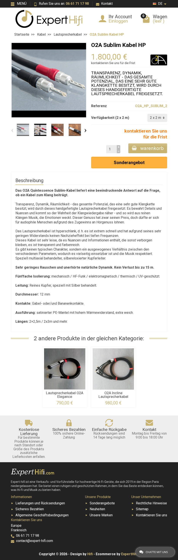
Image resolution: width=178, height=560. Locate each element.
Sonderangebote (102, 503)
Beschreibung (29, 180)
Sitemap (142, 509)
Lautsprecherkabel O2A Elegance (64, 395)
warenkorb (152, 148)
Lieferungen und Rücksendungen (40, 503)
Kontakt (107, 4)
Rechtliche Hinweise (151, 503)
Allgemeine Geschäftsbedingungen (42, 515)
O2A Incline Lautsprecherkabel (113, 395)
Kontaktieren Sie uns (151, 515)
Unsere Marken (101, 515)
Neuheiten (97, 509)
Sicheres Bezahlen (29, 509)
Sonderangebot (129, 162)
